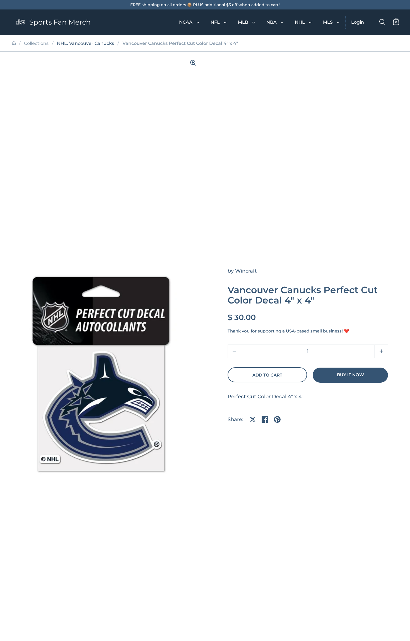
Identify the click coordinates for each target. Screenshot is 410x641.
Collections (36, 43)
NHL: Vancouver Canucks (85, 43)
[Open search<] (382, 22)
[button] (381, 351)
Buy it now (350, 374)
